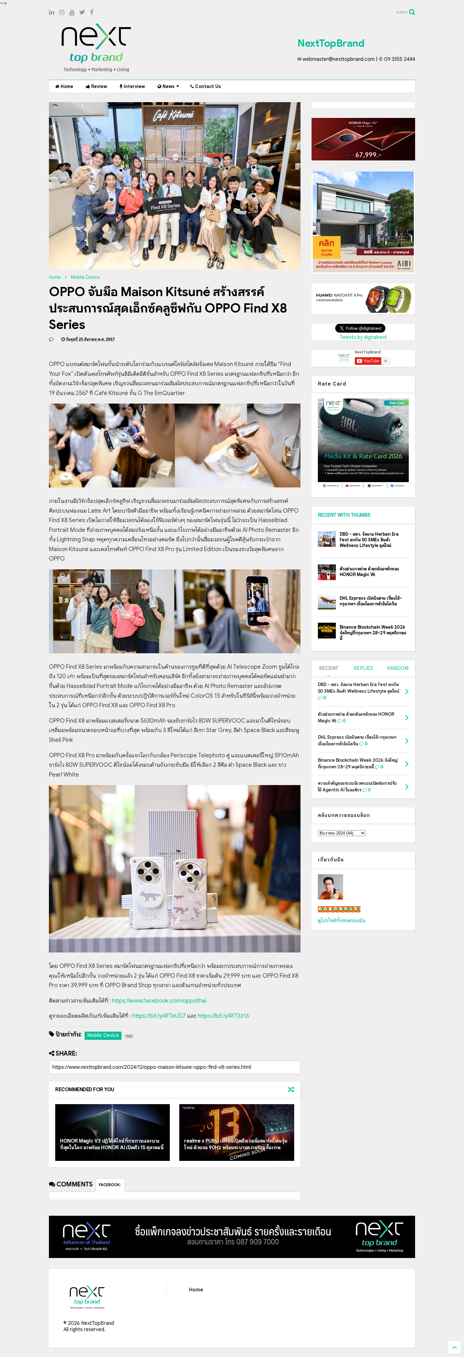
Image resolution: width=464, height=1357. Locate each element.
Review (98, 86)
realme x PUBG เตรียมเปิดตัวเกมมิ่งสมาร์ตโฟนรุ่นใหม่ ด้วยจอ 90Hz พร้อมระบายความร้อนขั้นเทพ (236, 1144)
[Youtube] (71, 12)
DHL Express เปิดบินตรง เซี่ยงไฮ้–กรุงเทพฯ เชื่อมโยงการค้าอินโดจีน (371, 601)
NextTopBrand (330, 43)
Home (66, 86)
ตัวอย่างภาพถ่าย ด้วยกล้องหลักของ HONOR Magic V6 (369, 571)
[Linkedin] (51, 12)
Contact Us (207, 86)
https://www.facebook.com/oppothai (159, 1000)
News (168, 86)
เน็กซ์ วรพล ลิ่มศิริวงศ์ (339, 909)
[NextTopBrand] (96, 72)
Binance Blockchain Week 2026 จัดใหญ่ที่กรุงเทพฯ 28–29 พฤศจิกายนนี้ (373, 632)
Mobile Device (85, 277)
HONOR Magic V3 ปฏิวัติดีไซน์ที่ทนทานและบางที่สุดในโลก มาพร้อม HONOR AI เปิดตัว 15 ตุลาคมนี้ (112, 1144)
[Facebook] (91, 12)
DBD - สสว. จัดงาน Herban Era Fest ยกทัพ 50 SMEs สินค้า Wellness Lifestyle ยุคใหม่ (369, 539)
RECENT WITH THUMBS (344, 515)
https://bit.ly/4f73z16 (223, 1015)
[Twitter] (82, 12)
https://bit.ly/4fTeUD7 (159, 1015)
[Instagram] (61, 12)
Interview (133, 86)
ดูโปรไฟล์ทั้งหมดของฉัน (342, 920)
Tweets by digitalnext (363, 337)
